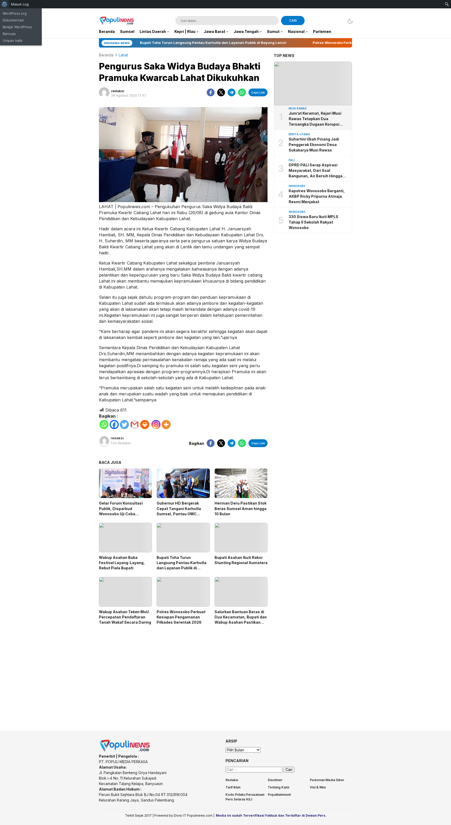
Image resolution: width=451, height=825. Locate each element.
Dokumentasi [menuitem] (13, 20)
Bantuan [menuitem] (9, 34)
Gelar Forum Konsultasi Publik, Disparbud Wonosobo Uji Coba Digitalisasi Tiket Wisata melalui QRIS (122, 513)
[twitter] (221, 92)
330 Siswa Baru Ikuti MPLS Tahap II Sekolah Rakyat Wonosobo (313, 222)
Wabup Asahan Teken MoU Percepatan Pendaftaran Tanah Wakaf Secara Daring (125, 617)
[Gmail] (134, 424)
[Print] (144, 424)
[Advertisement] (183, 673)
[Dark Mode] (349, 21)
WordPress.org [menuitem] (15, 13)
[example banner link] (125, 750)
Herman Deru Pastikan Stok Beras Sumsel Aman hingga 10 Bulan (240, 508)
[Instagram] (156, 424)
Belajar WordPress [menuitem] (17, 27)
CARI (293, 20)
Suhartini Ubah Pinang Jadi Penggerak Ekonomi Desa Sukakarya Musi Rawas (314, 144)
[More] (166, 424)
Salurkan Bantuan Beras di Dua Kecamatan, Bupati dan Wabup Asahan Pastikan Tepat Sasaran (241, 620)
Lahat (123, 55)
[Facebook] (114, 424)
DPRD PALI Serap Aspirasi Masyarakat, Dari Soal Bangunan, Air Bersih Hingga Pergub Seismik (315, 171)
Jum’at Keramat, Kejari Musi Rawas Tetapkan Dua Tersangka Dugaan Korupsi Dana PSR (315, 119)
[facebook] (211, 92)
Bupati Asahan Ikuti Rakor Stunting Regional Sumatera (241, 560)
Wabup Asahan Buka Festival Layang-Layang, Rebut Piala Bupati (122, 562)
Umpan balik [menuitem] (12, 40)
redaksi (117, 91)
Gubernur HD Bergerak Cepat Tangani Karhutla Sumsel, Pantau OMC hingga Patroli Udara (179, 511)
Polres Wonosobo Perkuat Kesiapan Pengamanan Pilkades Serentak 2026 (181, 617)
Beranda (106, 55)
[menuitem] (4, 4)
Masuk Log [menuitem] (20, 4)
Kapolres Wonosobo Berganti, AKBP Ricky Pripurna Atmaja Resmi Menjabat (317, 196)
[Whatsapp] (104, 424)
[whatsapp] (242, 92)
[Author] (104, 92)
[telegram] (231, 92)
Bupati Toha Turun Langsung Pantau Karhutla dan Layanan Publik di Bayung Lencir (181, 565)
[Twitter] (124, 424)
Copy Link (258, 92)
